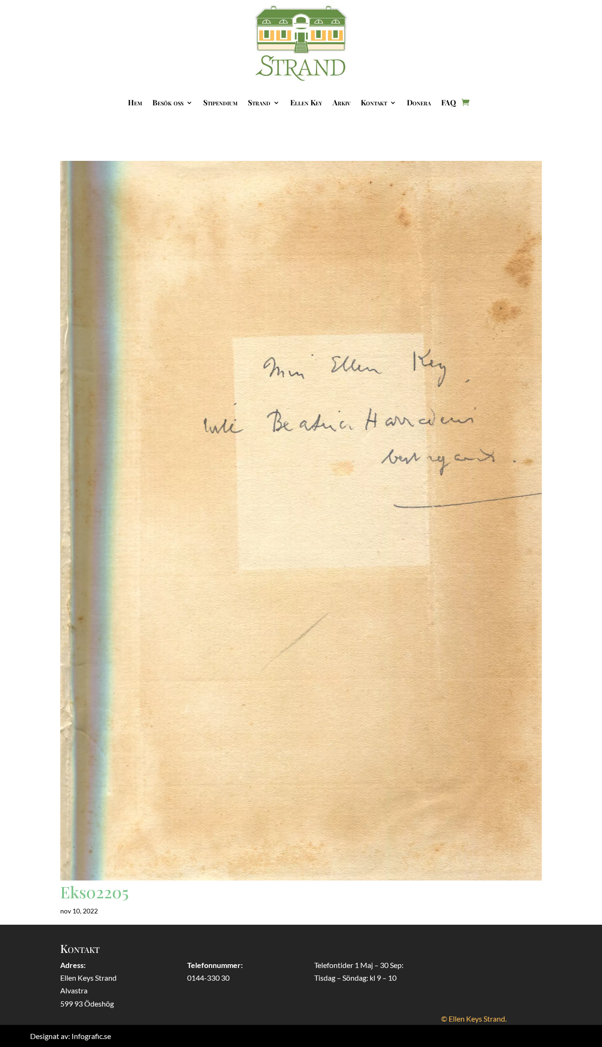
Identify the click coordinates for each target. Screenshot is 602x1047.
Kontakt (374, 102)
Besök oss (167, 102)
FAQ (448, 102)
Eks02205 (94, 892)
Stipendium (220, 102)
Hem (135, 102)
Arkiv (341, 102)
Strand (259, 102)
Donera (419, 102)
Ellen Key (306, 102)
